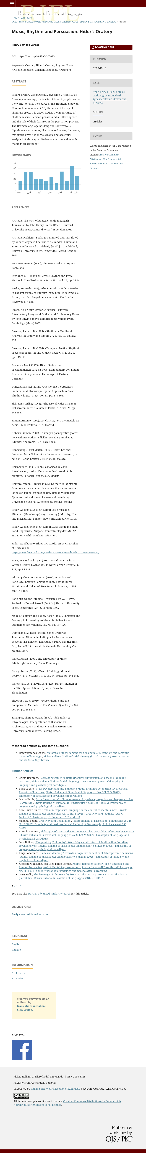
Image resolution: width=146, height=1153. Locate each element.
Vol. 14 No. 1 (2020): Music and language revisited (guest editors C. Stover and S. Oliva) (64, 21)
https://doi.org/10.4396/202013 (36, 56)
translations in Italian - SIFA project (31, 1007)
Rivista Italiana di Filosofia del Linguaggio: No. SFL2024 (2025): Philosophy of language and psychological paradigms (70, 793)
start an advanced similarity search (49, 893)
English (16, 944)
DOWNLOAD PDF (104, 47)
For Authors (18, 978)
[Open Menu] (11, 3)
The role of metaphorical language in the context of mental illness (78, 810)
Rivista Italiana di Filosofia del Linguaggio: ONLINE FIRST (68, 878)
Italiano (16, 949)
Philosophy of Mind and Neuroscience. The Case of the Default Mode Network (87, 831)
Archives (26, 18)
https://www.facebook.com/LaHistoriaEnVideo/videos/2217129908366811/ (55, 552)
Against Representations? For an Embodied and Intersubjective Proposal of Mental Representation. (74, 865)
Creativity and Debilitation (55, 820)
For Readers (18, 973)
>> (19, 885)
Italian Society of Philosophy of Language (55, 1088)
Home (15, 18)
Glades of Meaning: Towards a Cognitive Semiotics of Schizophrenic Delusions (86, 853)
